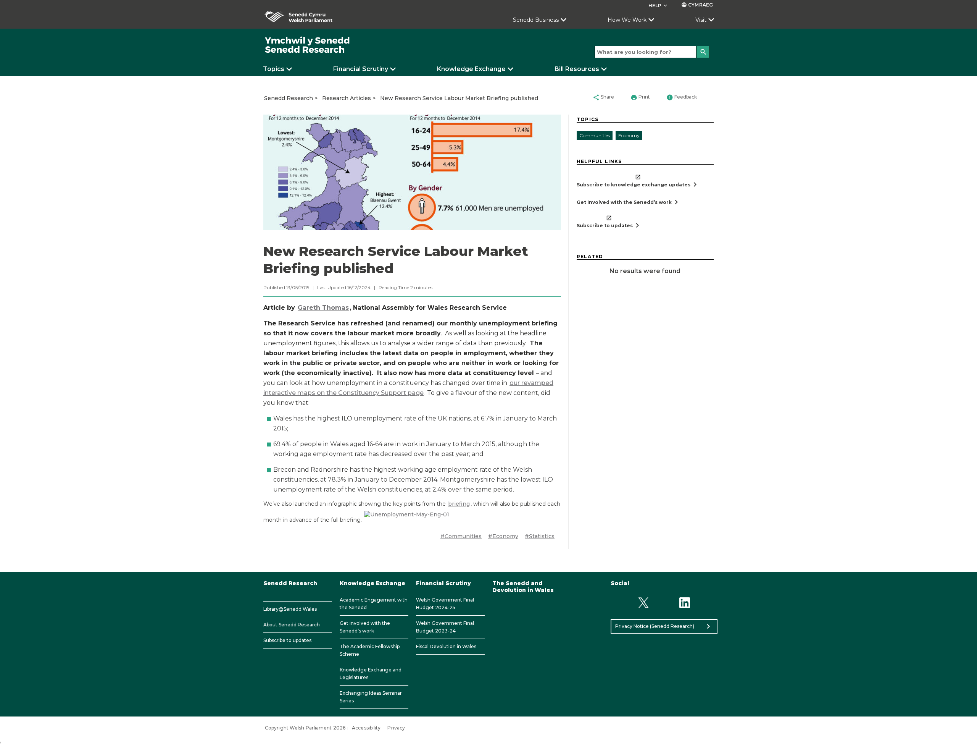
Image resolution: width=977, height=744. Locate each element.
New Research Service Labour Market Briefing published (459, 98)
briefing (459, 503)
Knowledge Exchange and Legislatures (370, 673)
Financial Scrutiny (360, 69)
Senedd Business (536, 19)
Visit (700, 19)
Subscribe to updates (287, 640)
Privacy (396, 728)
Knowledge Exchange (471, 69)
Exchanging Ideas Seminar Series (371, 697)
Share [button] (603, 97)
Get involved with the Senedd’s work (365, 627)
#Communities (461, 536)
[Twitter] (643, 602)
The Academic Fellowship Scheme (370, 650)
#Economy (503, 536)
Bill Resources (577, 69)
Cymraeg (697, 5)
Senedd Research (288, 98)
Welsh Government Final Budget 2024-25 (445, 603)
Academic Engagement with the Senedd (374, 603)
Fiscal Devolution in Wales (446, 646)
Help (658, 5)
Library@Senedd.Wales (290, 609)
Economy (629, 135)
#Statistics (540, 536)
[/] (307, 45)
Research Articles (346, 98)
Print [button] (640, 97)
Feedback (681, 97)
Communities (594, 135)
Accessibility (366, 728)
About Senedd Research (291, 625)
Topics (273, 69)
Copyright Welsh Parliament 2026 (305, 728)
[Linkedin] (684, 602)
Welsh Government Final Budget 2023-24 (445, 627)
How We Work (627, 19)
